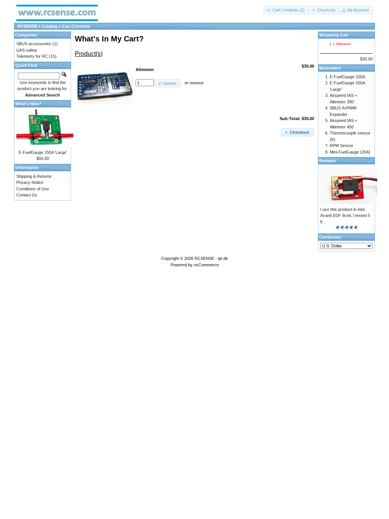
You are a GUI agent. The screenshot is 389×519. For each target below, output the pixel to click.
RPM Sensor (341, 145)
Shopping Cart (333, 35)
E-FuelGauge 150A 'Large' (43, 152)
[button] (286, 10)
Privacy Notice (29, 182)
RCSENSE (27, 26)
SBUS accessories (33, 43)
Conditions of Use (32, 189)
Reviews (327, 160)
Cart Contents (76, 26)
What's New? (28, 103)
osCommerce (206, 265)
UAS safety (26, 50)
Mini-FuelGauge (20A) (350, 152)
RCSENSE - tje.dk (211, 258)
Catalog (49, 26)
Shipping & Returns (34, 176)
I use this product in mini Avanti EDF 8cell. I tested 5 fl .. (345, 215)
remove (197, 83)
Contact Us (26, 195)
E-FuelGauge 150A (347, 76)
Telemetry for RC (32, 56)
